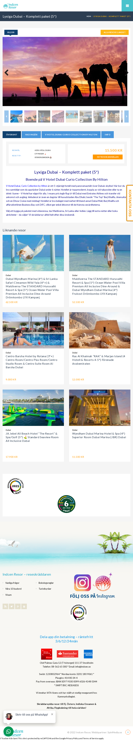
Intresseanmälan (107, 157)
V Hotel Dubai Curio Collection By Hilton (71, 134)
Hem (89, 16)
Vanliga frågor (12, 582)
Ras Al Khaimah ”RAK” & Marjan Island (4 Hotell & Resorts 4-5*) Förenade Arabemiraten (98, 359)
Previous (7, 72)
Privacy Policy (72, 738)
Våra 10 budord (13, 588)
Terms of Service (91, 738)
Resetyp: (16, 156)
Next (125, 72)
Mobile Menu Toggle (127, 5)
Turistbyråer (45, 588)
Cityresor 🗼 (40, 154)
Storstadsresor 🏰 (43, 157)
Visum (8, 594)
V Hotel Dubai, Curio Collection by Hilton (26, 185)
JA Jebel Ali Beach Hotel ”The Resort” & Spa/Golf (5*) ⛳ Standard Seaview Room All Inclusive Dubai (32, 437)
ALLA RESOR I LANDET (115, 32)
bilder (11, 32)
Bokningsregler (46, 582)
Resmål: (16, 150)
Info (107, 134)
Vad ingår (31, 134)
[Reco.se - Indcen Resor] (15, 486)
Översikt (11, 134)
